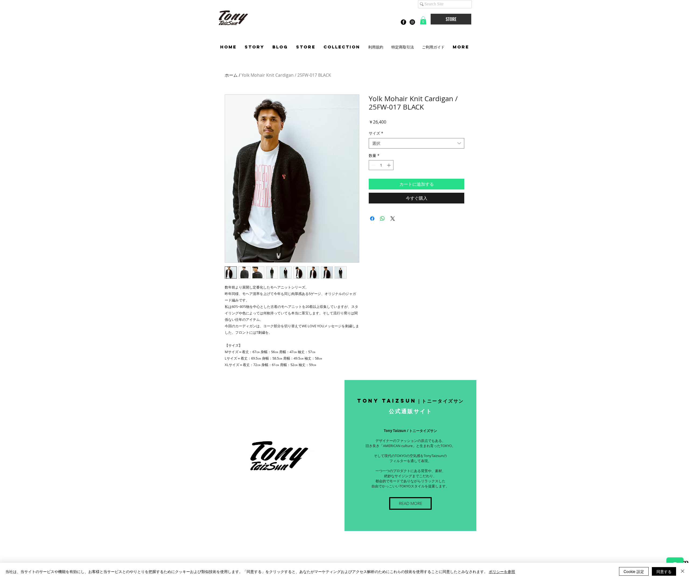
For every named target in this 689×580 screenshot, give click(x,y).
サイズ (376, 133)
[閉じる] (682, 571)
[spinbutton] (381, 165)
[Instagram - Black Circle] (412, 22)
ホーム (231, 75)
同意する (664, 571)
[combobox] (416, 143)
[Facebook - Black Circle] (403, 22)
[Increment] (389, 165)
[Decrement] (373, 165)
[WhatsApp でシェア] (382, 218)
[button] (423, 20)
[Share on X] (392, 218)
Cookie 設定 (634, 571)
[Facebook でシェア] (372, 218)
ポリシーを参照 (502, 571)
